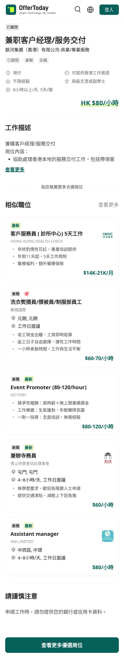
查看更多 (108, 204)
